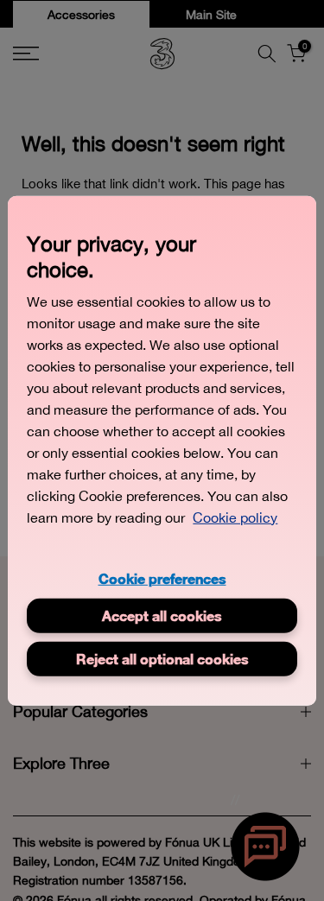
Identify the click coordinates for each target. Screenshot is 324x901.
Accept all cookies (162, 615)
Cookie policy (235, 516)
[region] (161, 450)
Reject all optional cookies (162, 658)
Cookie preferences (162, 577)
